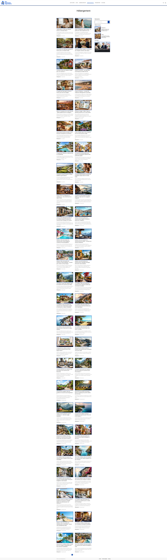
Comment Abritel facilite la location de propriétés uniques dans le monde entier (83, 175)
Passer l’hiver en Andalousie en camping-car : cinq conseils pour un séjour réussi (64, 197)
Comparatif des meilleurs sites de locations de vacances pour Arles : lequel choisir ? (64, 349)
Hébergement (59, 35)
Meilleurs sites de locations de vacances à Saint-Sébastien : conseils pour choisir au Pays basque (64, 262)
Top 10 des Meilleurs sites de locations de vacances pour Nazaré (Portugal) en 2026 (83, 545)
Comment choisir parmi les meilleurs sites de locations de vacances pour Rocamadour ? (82, 370)
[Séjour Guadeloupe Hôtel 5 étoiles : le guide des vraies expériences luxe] (83, 23)
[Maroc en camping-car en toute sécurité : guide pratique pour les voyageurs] (65, 105)
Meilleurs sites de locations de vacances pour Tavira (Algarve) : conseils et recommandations (63, 241)
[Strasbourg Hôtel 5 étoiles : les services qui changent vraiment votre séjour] (83, 43)
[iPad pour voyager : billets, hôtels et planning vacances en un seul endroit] (83, 105)
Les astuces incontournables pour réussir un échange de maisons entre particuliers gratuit (82, 154)
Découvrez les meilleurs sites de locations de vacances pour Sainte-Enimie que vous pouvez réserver (64, 437)
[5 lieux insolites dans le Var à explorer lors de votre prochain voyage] (83, 126)
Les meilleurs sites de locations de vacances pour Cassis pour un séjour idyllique (64, 328)
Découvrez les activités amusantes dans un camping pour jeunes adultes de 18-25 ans (83, 392)
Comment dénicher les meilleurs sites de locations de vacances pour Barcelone (64, 370)
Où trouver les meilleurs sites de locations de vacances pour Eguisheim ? (65, 392)
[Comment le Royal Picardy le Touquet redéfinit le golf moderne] (65, 168)
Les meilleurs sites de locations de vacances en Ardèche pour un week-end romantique (82, 500)
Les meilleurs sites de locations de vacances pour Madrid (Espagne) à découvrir (82, 437)
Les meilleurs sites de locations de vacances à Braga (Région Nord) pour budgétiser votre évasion (64, 479)
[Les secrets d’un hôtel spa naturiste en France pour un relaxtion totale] (65, 43)
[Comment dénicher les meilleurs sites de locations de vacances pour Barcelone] (65, 363)
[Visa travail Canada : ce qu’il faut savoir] (102, 47)
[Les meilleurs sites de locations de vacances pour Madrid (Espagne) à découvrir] (83, 430)
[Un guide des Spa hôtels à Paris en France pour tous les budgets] (65, 85)
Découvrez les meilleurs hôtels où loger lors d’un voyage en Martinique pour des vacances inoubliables (65, 545)
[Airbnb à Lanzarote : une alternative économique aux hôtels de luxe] (83, 64)
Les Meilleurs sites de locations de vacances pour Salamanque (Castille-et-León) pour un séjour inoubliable (64, 306)
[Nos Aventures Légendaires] (6, 2)
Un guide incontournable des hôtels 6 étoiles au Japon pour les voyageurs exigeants (83, 197)
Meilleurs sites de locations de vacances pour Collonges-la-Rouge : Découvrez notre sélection (82, 262)
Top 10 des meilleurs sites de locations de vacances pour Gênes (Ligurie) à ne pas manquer (83, 458)
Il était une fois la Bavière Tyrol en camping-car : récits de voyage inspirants (64, 415)
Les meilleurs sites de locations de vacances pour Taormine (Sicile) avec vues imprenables (83, 306)
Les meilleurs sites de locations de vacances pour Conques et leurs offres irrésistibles (65, 458)
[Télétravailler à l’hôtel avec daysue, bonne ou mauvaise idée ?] (65, 23)
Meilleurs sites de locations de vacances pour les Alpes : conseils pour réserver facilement (83, 241)
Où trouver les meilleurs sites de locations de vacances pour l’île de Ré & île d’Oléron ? (83, 415)
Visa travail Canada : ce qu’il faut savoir (102, 49)
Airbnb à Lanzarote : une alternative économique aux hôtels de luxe (105, 30)
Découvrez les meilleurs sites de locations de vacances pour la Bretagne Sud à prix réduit (83, 349)
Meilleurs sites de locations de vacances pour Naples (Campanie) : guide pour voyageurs (82, 219)
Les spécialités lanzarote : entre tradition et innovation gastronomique (106, 37)
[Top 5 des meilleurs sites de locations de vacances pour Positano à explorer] (83, 472)
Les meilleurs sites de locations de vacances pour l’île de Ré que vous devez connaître (82, 328)
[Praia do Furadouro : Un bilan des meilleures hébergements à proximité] (83, 85)
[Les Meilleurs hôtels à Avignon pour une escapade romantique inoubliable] (83, 517)
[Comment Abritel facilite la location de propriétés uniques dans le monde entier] (83, 168)
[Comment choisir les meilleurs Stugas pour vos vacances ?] (65, 64)
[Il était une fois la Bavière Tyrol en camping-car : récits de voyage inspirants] (65, 407)
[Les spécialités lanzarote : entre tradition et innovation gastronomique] (98, 36)
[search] (163, 2)
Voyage (103, 34)
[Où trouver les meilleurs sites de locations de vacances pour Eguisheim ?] (65, 385)
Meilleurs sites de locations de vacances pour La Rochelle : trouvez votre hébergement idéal (64, 524)
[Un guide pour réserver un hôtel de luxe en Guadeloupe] (65, 147)
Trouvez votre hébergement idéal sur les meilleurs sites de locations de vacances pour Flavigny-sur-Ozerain (64, 219)
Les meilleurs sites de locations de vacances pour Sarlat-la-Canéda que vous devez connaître (82, 284)
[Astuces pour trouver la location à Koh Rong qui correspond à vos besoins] (65, 126)
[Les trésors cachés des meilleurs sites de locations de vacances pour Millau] (65, 277)
